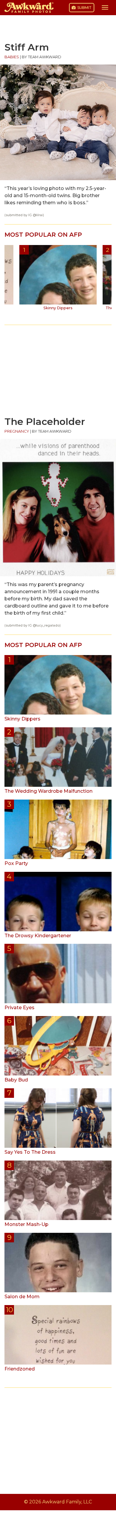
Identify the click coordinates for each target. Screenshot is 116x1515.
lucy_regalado (47, 625)
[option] (58, 280)
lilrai (39, 215)
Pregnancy (16, 431)
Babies (11, 57)
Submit (84, 7)
